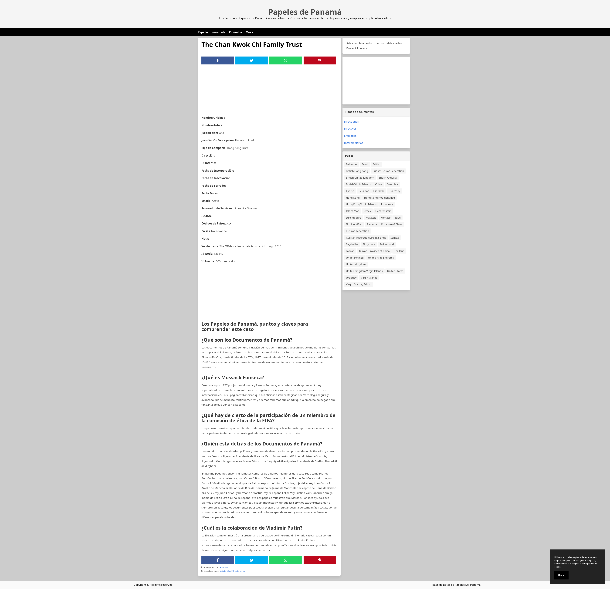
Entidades (224, 567)
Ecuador (364, 191)
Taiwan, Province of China (374, 251)
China (378, 184)
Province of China (391, 224)
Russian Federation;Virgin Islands (366, 237)
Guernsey (394, 191)
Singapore (369, 244)
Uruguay (351, 277)
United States (395, 271)
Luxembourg (353, 217)
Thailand (399, 251)
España (203, 32)
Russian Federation (357, 231)
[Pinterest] (319, 60)
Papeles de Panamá (305, 12)
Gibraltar (378, 191)
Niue (398, 217)
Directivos (350, 128)
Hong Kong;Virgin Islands (361, 204)
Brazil (365, 164)
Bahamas (351, 164)
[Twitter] (251, 60)
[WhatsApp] (285, 60)
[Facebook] (217, 60)
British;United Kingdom (360, 177)
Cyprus (350, 191)
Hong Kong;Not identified (379, 197)
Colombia (235, 32)
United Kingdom (356, 264)
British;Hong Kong (357, 171)
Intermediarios (353, 143)
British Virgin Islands (358, 184)
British (376, 164)
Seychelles (352, 244)
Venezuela (218, 32)
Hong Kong (353, 197)
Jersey (367, 211)
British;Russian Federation (388, 171)
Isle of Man (352, 211)
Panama (372, 224)
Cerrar (561, 575)
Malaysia (371, 217)
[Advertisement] (269, 88)
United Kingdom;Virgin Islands (364, 271)
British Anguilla (388, 177)
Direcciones (351, 121)
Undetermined (238, 571)
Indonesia (387, 204)
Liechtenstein (383, 211)
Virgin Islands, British (358, 284)
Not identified (225, 571)
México (250, 32)
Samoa (394, 237)
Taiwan (350, 251)
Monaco (386, 217)
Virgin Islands (369, 277)
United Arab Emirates (381, 257)
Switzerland (387, 244)
